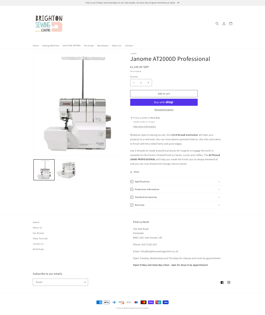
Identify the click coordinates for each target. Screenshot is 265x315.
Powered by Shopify (141, 308)
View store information (144, 126)
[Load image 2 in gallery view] (66, 169)
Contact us (38, 243)
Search (36, 222)
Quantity (134, 76)
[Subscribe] (84, 282)
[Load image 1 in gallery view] (44, 169)
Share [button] (136, 171)
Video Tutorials (40, 238)
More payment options (164, 109)
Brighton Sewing (128, 308)
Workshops (38, 249)
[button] (217, 23)
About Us (37, 227)
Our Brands (38, 233)
